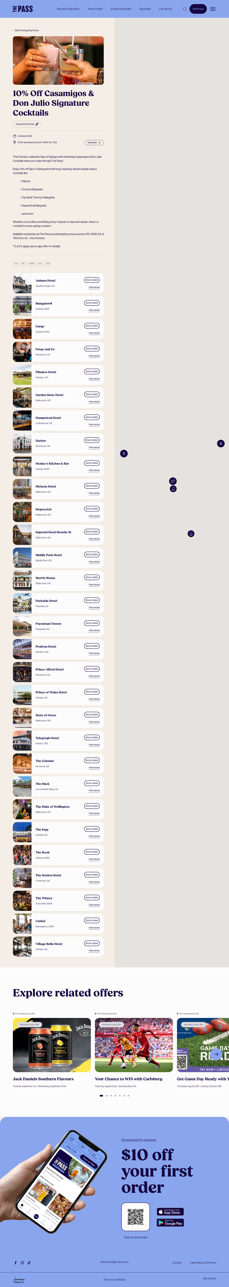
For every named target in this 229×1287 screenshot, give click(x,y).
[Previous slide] (13, 1054)
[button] (173, 488)
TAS (48, 263)
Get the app (198, 10)
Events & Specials (121, 9)
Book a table (92, 280)
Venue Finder (95, 9)
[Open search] (185, 9)
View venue (94, 287)
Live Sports (165, 9)
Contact (177, 1262)
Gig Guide (145, 9)
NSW (31, 263)
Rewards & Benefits (68, 9)
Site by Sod (209, 1278)
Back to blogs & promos (27, 30)
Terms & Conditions (114, 1279)
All (16, 263)
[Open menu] (213, 9)
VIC (23, 263)
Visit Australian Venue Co (114, 1262)
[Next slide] (216, 1054)
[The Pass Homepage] (23, 9)
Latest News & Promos (203, 1262)
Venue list (92, 142)
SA (40, 263)
